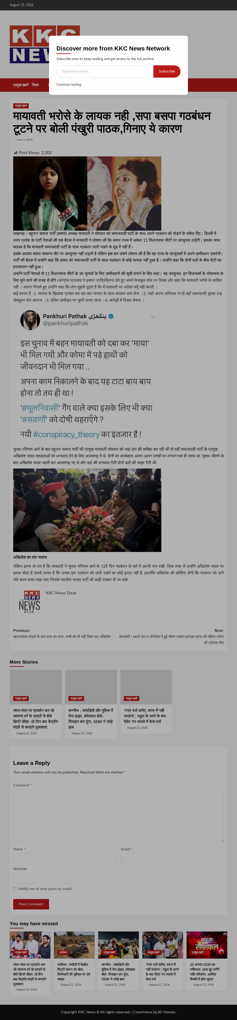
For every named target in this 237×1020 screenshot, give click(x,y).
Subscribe (167, 71)
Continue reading (68, 84)
